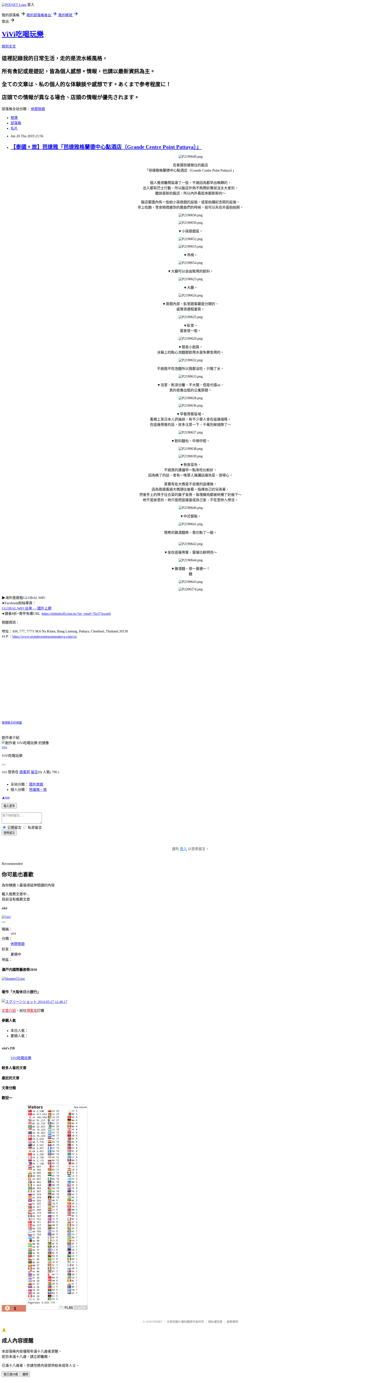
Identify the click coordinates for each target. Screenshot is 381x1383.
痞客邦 (24, 772)
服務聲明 (232, 1321)
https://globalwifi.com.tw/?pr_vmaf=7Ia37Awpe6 (76, 613)
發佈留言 (9, 832)
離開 (25, 1374)
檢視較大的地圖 (12, 722)
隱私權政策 (215, 1321)
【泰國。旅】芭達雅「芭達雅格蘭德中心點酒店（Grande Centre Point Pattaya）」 (106, 147)
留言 (34, 772)
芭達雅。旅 (38, 790)
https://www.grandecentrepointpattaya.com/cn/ (44, 636)
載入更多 (9, 806)
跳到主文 (9, 46)
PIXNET (157, 1321)
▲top (6, 797)
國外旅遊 (36, 784)
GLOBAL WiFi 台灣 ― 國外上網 (26, 608)
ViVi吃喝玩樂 (23, 34)
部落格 (16, 123)
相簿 (14, 118)
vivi (4, 747)
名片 (14, 128)
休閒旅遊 (38, 109)
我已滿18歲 (11, 1374)
